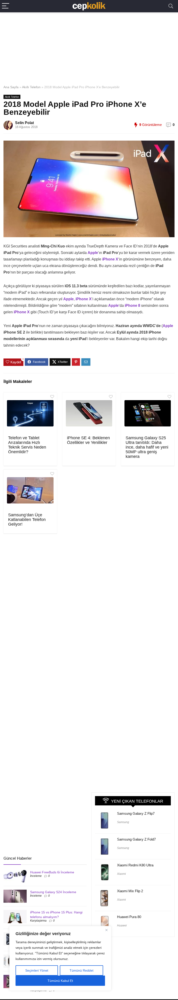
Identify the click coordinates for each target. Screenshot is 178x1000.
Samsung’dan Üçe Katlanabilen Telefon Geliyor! (27, 520)
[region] (60, 958)
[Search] (170, 6)
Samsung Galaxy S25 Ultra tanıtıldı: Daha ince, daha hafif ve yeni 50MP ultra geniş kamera (147, 447)
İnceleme (36, 876)
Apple (168, 326)
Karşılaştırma (38, 920)
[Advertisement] (89, 47)
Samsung (123, 822)
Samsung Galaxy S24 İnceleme (53, 892)
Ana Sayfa (11, 87)
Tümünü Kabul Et (60, 981)
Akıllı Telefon (31, 87)
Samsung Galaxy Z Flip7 (136, 813)
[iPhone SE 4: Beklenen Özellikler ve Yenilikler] (89, 413)
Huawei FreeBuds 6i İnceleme (52, 872)
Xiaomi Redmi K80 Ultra (135, 865)
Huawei (122, 925)
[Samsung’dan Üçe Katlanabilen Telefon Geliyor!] (30, 490)
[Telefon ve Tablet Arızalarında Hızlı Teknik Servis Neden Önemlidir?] (30, 413)
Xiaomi (121, 873)
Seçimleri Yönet (36, 970)
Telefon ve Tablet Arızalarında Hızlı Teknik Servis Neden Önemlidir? (27, 445)
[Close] (106, 930)
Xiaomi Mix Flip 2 (130, 891)
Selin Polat (24, 123)
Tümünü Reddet (81, 970)
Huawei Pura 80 (129, 917)
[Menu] (5, 6)
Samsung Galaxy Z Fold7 (136, 839)
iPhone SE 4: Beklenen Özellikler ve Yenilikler (88, 440)
